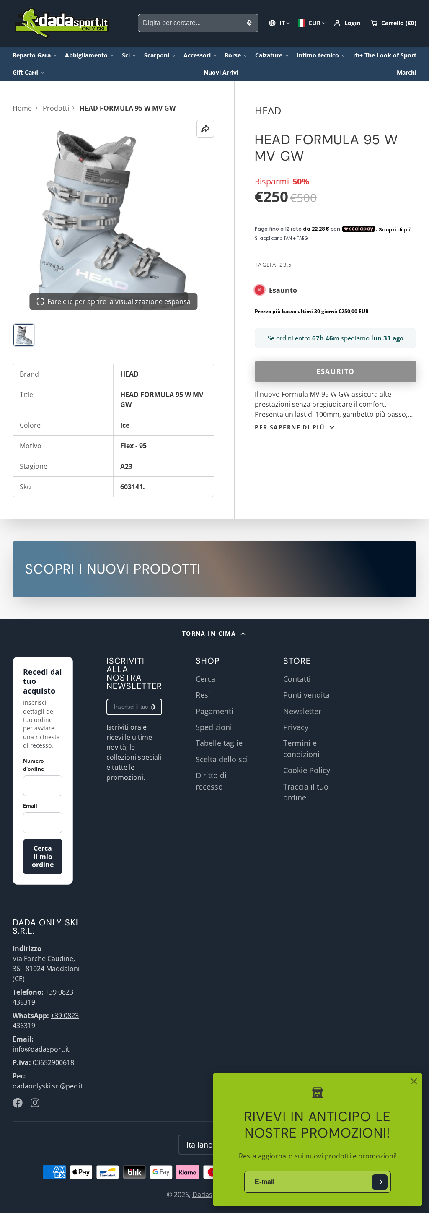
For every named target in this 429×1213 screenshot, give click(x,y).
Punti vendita (306, 695)
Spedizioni (214, 727)
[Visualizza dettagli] (214, 569)
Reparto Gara (32, 55)
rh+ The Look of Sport (384, 55)
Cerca (205, 679)
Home (22, 108)
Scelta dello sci (222, 759)
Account (346, 23)
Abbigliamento (86, 55)
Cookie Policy (306, 770)
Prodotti (56, 108)
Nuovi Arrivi (221, 72)
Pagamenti (214, 711)
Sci (126, 55)
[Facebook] (18, 1103)
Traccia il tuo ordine (305, 792)
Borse (233, 55)
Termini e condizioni (301, 748)
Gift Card (25, 72)
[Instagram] (36, 1103)
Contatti (297, 679)
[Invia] (380, 1182)
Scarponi (156, 55)
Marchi (406, 72)
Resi (203, 695)
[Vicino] (414, 1081)
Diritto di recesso (211, 780)
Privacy (295, 727)
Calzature (268, 55)
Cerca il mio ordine (43, 856)
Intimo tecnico (318, 55)
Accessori (197, 55)
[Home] (62, 23)
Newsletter (302, 711)
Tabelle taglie (219, 743)
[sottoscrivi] (153, 707)
